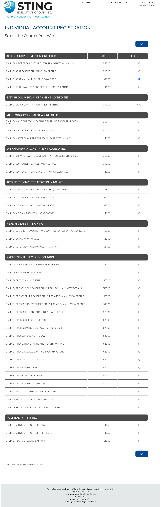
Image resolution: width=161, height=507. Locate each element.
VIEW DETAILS (48, 71)
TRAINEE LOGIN (89, 2)
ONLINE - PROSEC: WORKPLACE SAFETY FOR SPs (31, 391)
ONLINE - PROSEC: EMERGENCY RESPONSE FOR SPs (33, 407)
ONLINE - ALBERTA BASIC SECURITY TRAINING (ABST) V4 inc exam (40, 63)
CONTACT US (147, 2)
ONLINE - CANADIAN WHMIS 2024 (23, 239)
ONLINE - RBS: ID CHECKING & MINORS (26, 441)
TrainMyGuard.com (54, 489)
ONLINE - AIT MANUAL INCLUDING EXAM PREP (30, 205)
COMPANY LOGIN (119, 2)
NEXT (142, 43)
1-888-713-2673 (82, 497)
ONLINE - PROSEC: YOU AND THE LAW (25, 336)
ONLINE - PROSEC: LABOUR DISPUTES (25, 383)
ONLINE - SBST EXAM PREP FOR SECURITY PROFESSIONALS (37, 172)
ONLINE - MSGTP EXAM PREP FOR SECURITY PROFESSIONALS (38, 138)
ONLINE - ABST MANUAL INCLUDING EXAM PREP (31, 79)
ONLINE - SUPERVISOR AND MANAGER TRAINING (31, 247)
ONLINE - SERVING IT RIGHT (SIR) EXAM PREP (29, 425)
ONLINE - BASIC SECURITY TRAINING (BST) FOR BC (32, 105)
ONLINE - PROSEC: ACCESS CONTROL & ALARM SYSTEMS (35, 352)
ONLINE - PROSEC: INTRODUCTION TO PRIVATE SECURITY (36, 312)
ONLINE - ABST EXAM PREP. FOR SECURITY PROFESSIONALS (37, 87)
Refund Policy (38, 464)
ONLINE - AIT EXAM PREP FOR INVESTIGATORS (30, 213)
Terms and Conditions (24, 464)
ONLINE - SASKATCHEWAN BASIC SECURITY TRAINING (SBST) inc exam (42, 156)
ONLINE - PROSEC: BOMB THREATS (24, 375)
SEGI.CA (110, 489)
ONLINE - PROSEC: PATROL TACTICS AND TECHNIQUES (34, 328)
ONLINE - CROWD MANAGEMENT (23, 280)
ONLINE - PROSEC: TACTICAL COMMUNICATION (30, 399)
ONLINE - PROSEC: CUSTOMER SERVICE (26, 320)
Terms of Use (87, 499)
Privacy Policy (10, 464)
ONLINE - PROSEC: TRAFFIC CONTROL (25, 360)
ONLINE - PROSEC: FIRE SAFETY (22, 367)
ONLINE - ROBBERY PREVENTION (23, 272)
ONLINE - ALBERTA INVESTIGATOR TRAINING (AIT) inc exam (36, 189)
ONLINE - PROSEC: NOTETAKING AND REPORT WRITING (35, 344)
